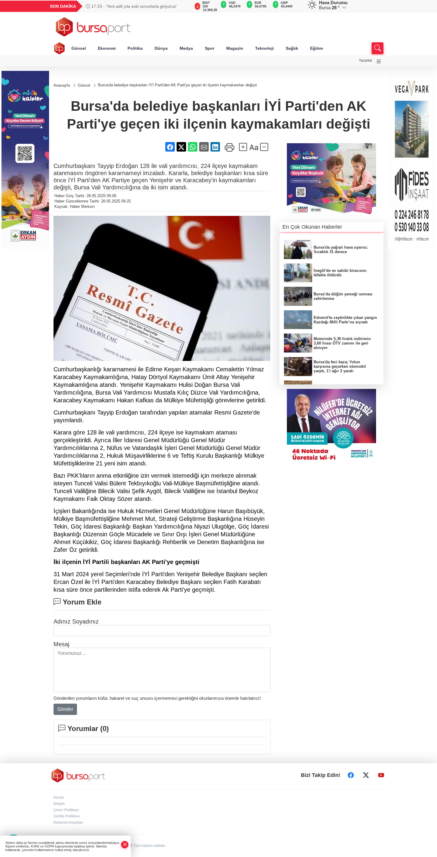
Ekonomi (107, 48)
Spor (209, 48)
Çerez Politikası (66, 810)
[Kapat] (124, 845)
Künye (59, 797)
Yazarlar (365, 60)
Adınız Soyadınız (76, 621)
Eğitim (316, 48)
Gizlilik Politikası (67, 816)
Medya (186, 48)
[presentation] (183, 6)
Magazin (234, 48)
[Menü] (378, 61)
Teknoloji (264, 48)
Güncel (78, 48)
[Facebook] (351, 775)
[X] (366, 775)
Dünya (161, 48)
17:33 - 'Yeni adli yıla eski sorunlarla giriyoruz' (133, 6)
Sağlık (292, 48)
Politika (135, 48)
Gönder (65, 709)
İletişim (59, 804)
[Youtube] (381, 775)
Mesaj (61, 644)
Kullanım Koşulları (68, 822)
